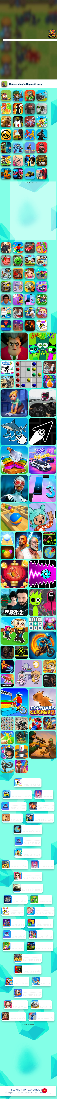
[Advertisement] (28, 1054)
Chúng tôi (9, 1092)
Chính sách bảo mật (24, 1092)
